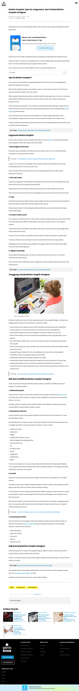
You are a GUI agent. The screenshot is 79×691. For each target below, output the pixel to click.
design (11, 587)
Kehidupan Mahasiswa (27, 655)
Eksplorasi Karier (13, 594)
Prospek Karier (37, 594)
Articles (3, 675)
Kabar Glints (24, 661)
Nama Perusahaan (65, 648)
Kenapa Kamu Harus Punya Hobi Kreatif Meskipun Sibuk (34, 565)
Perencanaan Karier (25, 594)
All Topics (3, 672)
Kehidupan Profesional (27, 648)
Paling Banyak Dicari (65, 655)
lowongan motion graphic (22, 573)
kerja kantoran (21, 587)
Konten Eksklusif (25, 658)
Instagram (43, 651)
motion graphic (32, 587)
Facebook (42, 645)
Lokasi (61, 645)
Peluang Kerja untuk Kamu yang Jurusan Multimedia (33, 130)
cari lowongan (8, 662)
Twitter (42, 648)
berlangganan (7, 657)
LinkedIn (42, 655)
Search (3, 681)
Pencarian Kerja (25, 645)
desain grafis (62, 394)
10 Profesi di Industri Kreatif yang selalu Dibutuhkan (33, 269)
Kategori (62, 651)
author (3, 678)
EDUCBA (50, 140)
